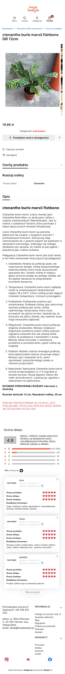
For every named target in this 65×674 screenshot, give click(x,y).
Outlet (38, 654)
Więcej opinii (32, 592)
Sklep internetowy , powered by (29, 670)
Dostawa (39, 629)
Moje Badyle (7, 28)
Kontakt (38, 632)
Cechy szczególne (54, 28)
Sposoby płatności (44, 617)
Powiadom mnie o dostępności (31, 137)
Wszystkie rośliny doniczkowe (29, 28)
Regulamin (40, 623)
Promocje (39, 645)
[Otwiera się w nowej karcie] (6, 659)
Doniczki (39, 651)
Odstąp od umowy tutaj (47, 614)
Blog (37, 620)
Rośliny (38, 648)
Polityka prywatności (45, 626)
